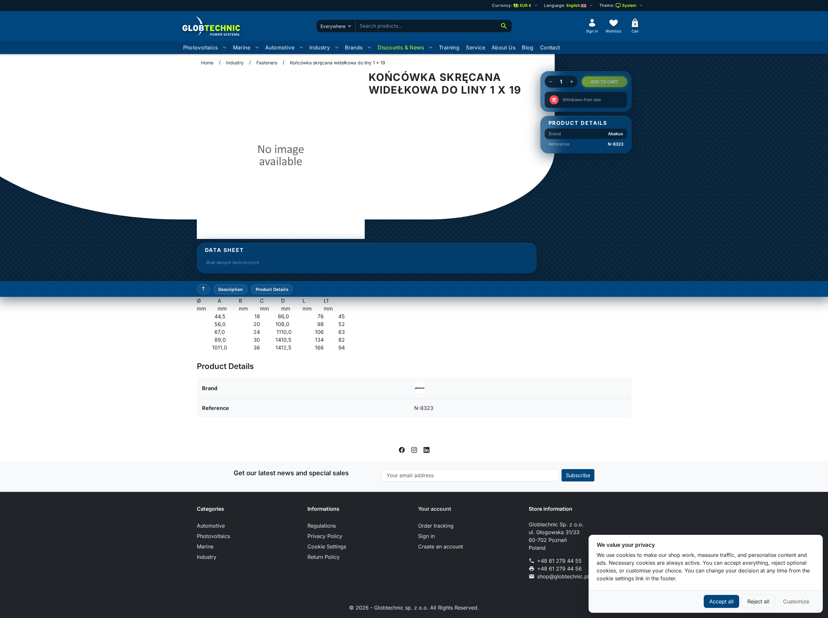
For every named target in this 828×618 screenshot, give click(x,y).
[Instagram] (414, 449)
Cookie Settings (326, 546)
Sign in (426, 536)
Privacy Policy (324, 536)
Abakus (615, 133)
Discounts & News (401, 47)
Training (449, 47)
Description (230, 289)
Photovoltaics (200, 47)
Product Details (272, 289)
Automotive (279, 47)
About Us (503, 47)
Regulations (321, 525)
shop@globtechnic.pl (563, 576)
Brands (353, 47)
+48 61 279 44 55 (559, 561)
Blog (528, 47)
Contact (550, 47)
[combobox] (426, 26)
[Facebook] (401, 449)
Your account (434, 509)
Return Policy (323, 557)
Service (475, 47)
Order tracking (436, 525)
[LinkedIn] (426, 449)
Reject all (758, 601)
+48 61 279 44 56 (559, 568)
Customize (796, 601)
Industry (319, 47)
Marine (241, 47)
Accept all (721, 601)
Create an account (440, 546)
